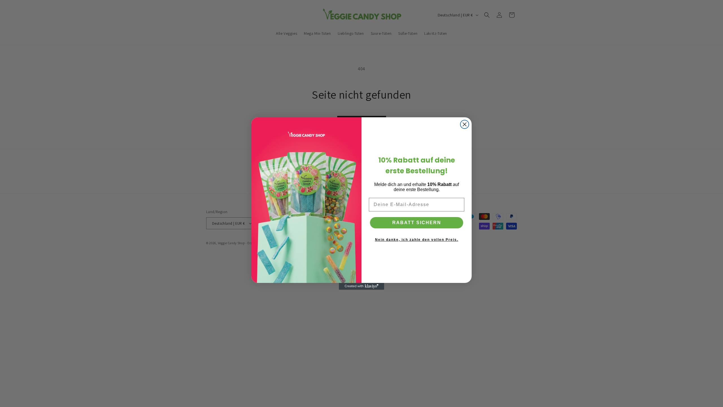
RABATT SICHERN (416, 222)
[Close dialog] (464, 124)
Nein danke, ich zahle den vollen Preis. (416, 240)
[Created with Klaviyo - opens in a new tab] (361, 286)
